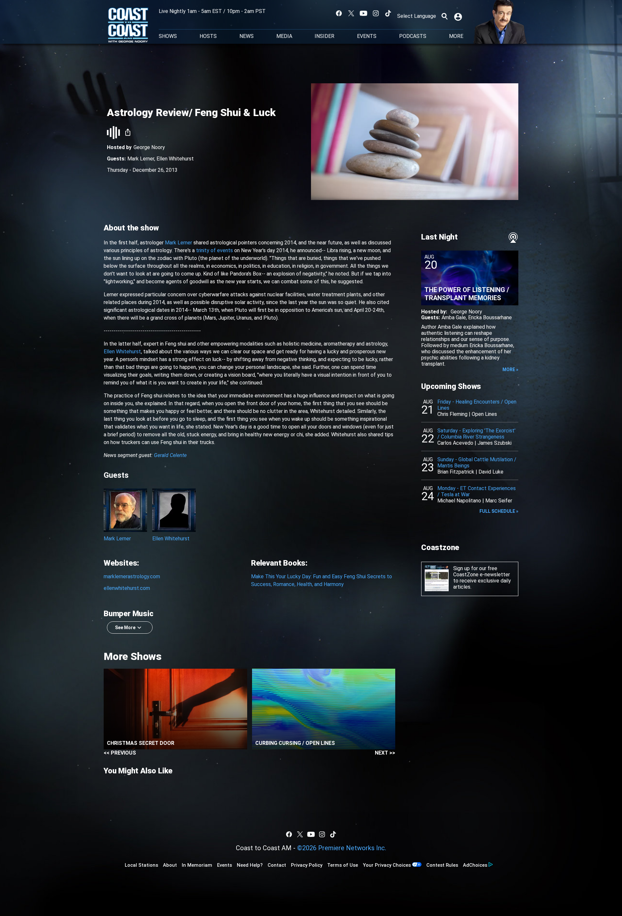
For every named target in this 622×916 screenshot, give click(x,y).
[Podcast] (513, 237)
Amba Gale (454, 317)
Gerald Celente (170, 455)
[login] (458, 16)
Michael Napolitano (459, 501)
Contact (277, 865)
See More (125, 627)
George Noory (149, 147)
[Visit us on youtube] (363, 13)
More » (510, 369)
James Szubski (495, 443)
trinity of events (214, 250)
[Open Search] (444, 16)
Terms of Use (342, 865)
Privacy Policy (306, 865)
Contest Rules (442, 865)
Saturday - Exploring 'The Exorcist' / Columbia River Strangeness (476, 434)
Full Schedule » (498, 511)
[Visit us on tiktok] (388, 13)
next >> (385, 753)
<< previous (120, 753)
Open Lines (484, 414)
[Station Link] (128, 25)
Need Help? (250, 865)
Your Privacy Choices (387, 865)
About (170, 865)
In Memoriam (197, 865)
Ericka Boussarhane (490, 317)
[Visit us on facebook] (339, 13)
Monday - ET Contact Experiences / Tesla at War (476, 491)
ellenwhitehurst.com (127, 588)
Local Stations (141, 865)
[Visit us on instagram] (376, 13)
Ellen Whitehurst (175, 159)
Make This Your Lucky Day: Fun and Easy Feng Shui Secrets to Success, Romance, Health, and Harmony (321, 580)
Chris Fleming (452, 414)
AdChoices (475, 865)
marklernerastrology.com (132, 576)
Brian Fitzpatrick (455, 472)
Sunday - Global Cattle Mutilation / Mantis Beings (476, 462)
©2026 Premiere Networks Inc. (341, 848)
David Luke (490, 472)
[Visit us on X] (351, 13)
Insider (324, 36)
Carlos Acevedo (455, 443)
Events (366, 36)
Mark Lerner (140, 159)
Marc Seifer (498, 501)
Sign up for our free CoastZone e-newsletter (481, 571)
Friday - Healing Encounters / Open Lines (476, 405)
